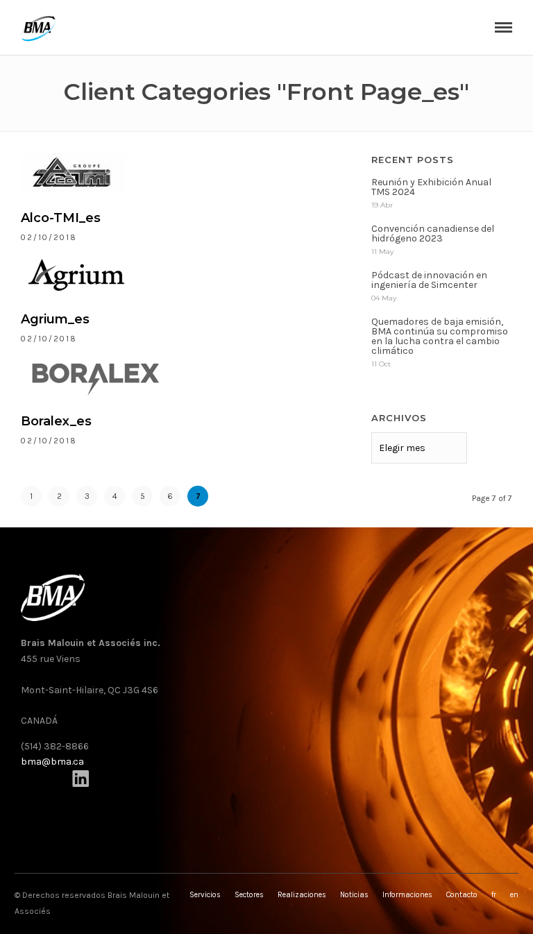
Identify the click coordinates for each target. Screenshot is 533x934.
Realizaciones (302, 894)
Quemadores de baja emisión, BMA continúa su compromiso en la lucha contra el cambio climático (439, 336)
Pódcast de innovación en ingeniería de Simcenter (429, 280)
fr (493, 894)
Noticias (354, 894)
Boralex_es (56, 421)
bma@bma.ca (52, 761)
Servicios (205, 894)
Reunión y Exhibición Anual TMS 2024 (431, 187)
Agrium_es (55, 319)
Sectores (249, 894)
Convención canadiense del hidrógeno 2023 (432, 233)
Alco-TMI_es (61, 218)
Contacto (461, 894)
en (514, 894)
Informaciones (407, 894)
